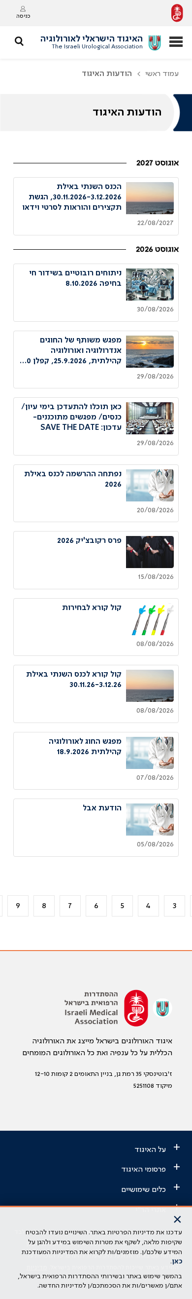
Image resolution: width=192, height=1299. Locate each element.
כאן (177, 1261)
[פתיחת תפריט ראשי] (176, 42)
